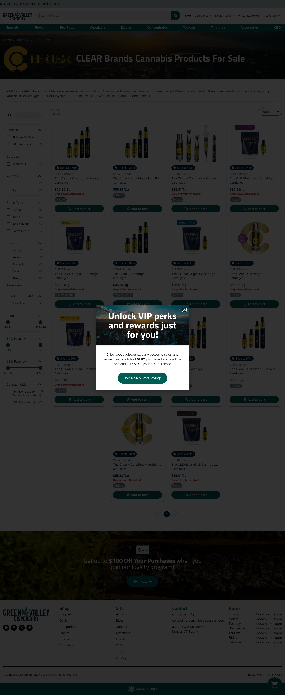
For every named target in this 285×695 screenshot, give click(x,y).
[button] (184, 309)
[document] (142, 347)
